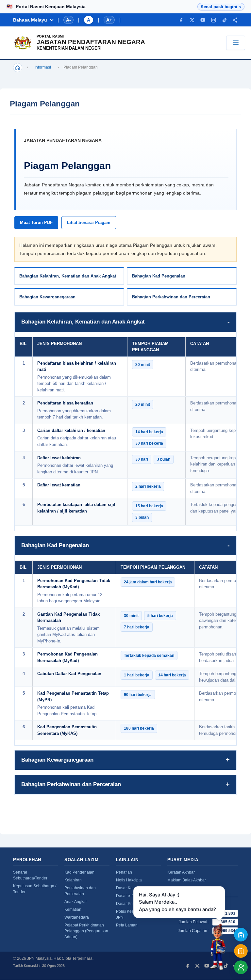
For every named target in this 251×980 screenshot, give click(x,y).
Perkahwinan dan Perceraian (80, 891)
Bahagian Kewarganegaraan (47, 296)
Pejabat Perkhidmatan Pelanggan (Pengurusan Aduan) (86, 931)
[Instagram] (213, 20)
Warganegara (76, 917)
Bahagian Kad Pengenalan (158, 276)
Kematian (72, 909)
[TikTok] (224, 20)
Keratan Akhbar (181, 872)
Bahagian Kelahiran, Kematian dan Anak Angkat (67, 276)
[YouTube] (203, 20)
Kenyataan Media (183, 888)
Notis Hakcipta (129, 880)
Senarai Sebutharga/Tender (30, 875)
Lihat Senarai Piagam (88, 222)
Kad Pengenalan (79, 872)
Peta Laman (127, 925)
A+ (109, 20)
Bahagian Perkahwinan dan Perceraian (171, 296)
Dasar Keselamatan (133, 888)
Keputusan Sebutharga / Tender (34, 889)
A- (68, 20)
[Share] (235, 20)
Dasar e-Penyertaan (134, 895)
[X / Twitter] (192, 20)
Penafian (124, 872)
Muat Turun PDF (36, 222)
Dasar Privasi (128, 903)
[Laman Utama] (17, 67)
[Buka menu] (235, 43)
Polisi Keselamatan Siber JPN (138, 914)
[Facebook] (181, 20)
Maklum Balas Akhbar (186, 880)
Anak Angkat (75, 901)
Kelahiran (73, 880)
